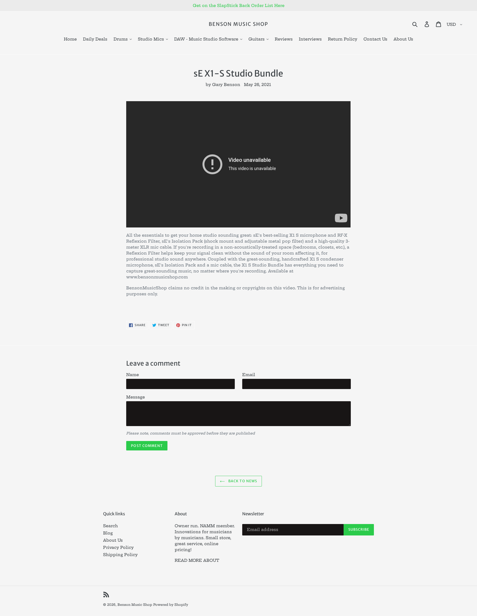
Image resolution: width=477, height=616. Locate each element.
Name (132, 374)
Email (248, 374)
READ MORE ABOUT (197, 560)
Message (135, 397)
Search (110, 525)
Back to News (242, 481)
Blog (108, 532)
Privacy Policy (118, 547)
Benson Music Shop (238, 24)
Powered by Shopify (170, 605)
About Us (113, 540)
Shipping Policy (120, 554)
